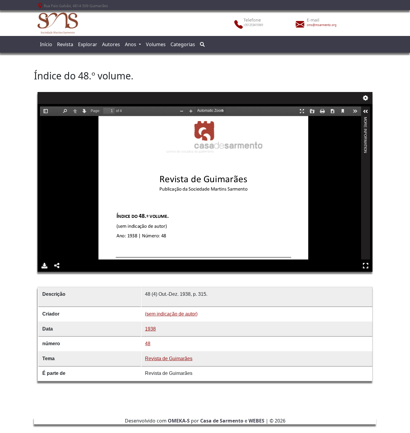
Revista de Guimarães (168, 358)
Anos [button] (131, 44)
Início (46, 44)
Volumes (156, 44)
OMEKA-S (179, 420)
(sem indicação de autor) (171, 313)
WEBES (256, 420)
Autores (111, 44)
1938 (150, 328)
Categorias (182, 44)
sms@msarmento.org (321, 25)
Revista (65, 44)
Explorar (87, 44)
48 (147, 343)
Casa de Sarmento (221, 420)
